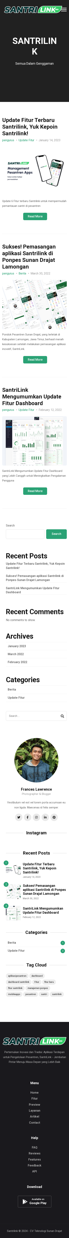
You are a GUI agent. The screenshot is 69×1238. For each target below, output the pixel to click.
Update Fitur (26, 140)
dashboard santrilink (18, 982)
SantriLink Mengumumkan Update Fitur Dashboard (31, 396)
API (34, 1171)
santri (44, 994)
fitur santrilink (15, 988)
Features (34, 1159)
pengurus (8, 140)
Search (10, 525)
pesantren (30, 994)
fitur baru (49, 982)
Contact (34, 1122)
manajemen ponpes (38, 988)
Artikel (34, 1116)
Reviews (34, 1153)
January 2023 (17, 646)
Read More (35, 216)
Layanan (34, 1110)
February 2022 (17, 662)
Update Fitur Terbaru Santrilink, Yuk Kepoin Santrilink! (30, 127)
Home (34, 1092)
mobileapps (14, 994)
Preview (34, 1104)
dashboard (37, 976)
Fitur (36, 982)
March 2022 (16, 654)
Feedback (34, 1165)
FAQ (34, 1147)
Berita (22, 273)
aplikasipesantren (17, 976)
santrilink (57, 994)
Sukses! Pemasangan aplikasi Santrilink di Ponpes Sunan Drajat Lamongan (29, 256)
